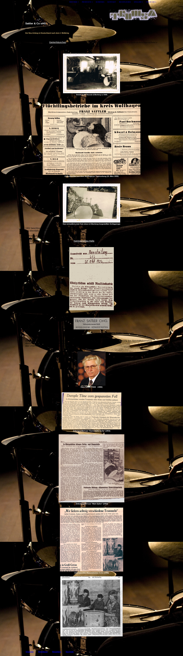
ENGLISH (137, 2)
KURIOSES (100, 2)
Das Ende (70, 652)
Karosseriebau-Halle (84, 241)
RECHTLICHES (125, 2)
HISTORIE (73, 2)
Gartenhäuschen (57, 42)
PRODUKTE (86, 2)
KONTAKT (111, 2)
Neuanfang (56, 652)
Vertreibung (43, 652)
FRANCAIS (150, 2)
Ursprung (29, 652)
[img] (91, 13)
